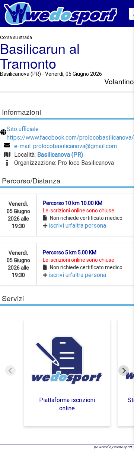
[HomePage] (60, 13)
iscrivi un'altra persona (77, 225)
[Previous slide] (10, 370)
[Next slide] (123, 370)
